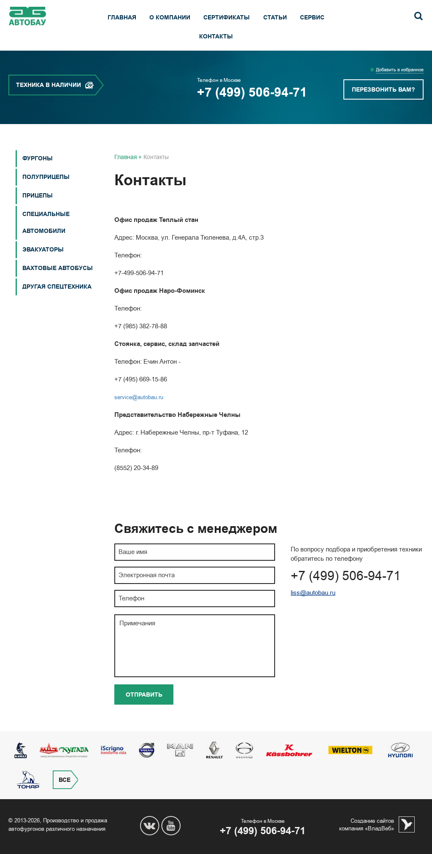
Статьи (275, 17)
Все (64, 780)
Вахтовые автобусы (57, 268)
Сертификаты (226, 17)
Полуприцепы (46, 177)
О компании (169, 17)
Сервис (312, 17)
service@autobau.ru (138, 397)
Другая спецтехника (57, 286)
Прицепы (37, 195)
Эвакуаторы (43, 249)
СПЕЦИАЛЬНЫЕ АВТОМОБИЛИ (46, 222)
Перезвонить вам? (383, 89)
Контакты (216, 36)
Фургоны (37, 158)
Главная (122, 17)
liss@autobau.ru (313, 593)
